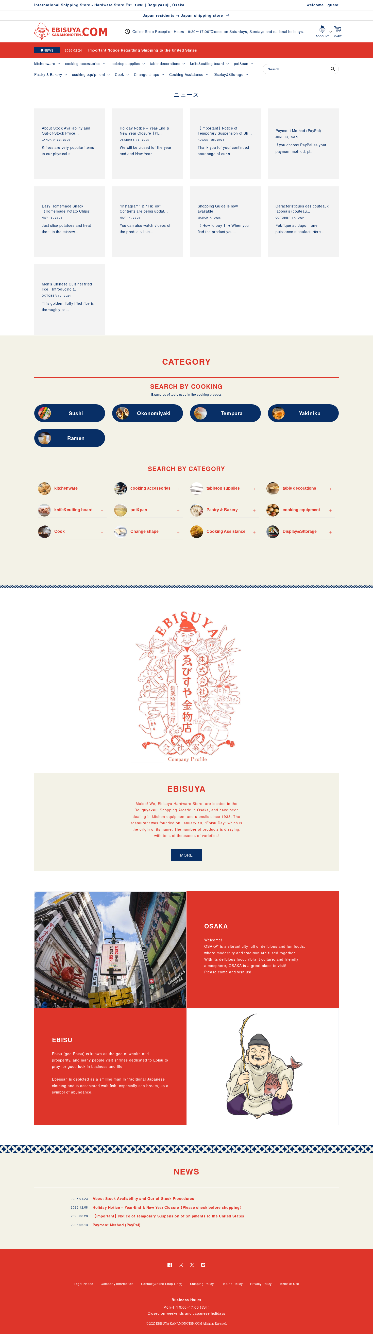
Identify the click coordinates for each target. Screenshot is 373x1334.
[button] (46, 63)
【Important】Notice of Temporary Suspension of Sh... (225, 131)
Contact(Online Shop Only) (161, 1283)
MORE (186, 855)
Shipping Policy (202, 1283)
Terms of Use (289, 1283)
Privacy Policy (261, 1283)
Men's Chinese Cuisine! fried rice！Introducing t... (67, 287)
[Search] (332, 69)
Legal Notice (83, 1283)
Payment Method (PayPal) (298, 130)
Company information (117, 1283)
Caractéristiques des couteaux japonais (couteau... (302, 209)
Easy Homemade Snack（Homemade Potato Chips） (67, 209)
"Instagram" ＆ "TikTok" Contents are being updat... (144, 209)
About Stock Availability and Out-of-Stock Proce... (66, 131)
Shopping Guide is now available (218, 209)
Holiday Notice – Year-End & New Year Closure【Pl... (144, 131)
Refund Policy (232, 1283)
